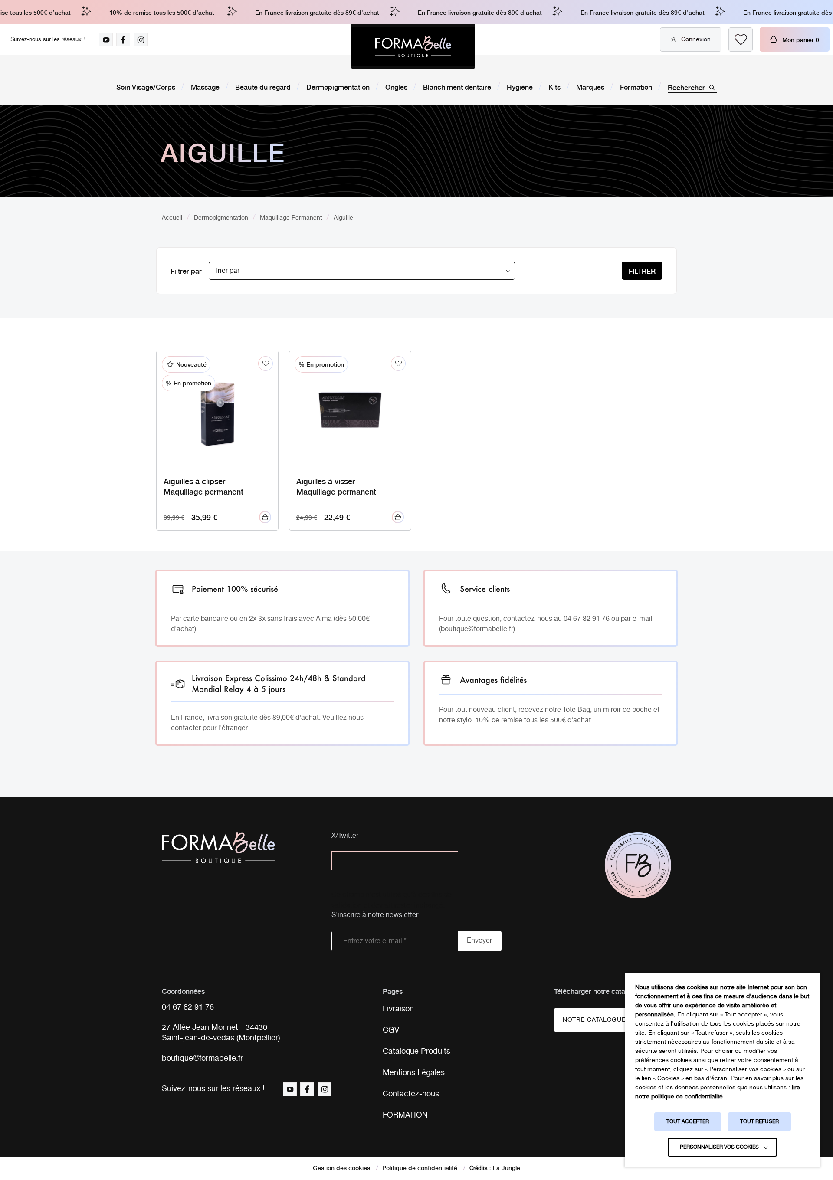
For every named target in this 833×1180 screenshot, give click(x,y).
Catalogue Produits (416, 1052)
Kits (554, 87)
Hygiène (520, 87)
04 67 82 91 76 (188, 1008)
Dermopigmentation (338, 87)
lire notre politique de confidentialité (717, 1092)
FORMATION (405, 1115)
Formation (636, 87)
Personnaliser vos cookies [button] (719, 1147)
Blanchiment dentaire (457, 87)
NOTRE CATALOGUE (594, 1020)
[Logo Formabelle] (413, 46)
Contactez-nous (411, 1094)
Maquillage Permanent (291, 218)
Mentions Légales (414, 1073)
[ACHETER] (265, 517)
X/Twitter (344, 836)
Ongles (396, 87)
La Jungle (506, 1167)
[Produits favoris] (740, 39)
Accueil (172, 218)
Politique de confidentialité (419, 1167)
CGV (391, 1030)
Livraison (398, 1009)
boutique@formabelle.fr (202, 1059)
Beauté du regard (263, 87)
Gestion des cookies (341, 1167)
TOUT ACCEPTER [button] (687, 1122)
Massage (205, 87)
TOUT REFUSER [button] (759, 1122)
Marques (590, 87)
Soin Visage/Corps (145, 87)
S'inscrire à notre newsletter (374, 915)
